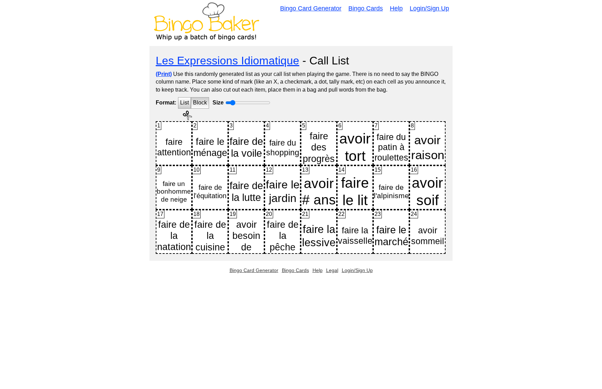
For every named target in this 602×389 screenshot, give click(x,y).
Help (396, 8)
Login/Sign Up (429, 8)
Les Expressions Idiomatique (227, 60)
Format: (166, 103)
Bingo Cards (365, 8)
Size (218, 103)
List (184, 103)
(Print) (164, 74)
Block (200, 103)
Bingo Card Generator (310, 8)
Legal (332, 270)
